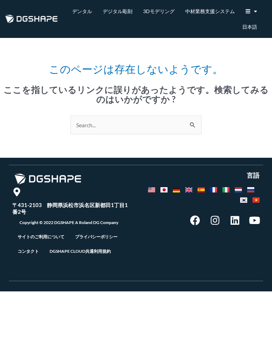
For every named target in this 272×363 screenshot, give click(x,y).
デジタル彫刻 (117, 11)
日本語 (249, 27)
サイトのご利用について (41, 236)
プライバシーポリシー (96, 236)
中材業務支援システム (210, 11)
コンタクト (28, 251)
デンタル (82, 11)
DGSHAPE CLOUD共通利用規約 (80, 251)
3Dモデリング (159, 11)
